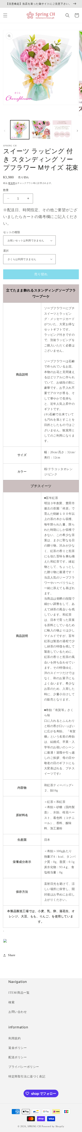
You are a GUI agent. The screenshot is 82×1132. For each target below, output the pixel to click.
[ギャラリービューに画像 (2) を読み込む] (40, 129)
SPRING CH (34, 1126)
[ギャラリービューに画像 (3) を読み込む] (62, 129)
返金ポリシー (17, 1047)
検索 (11, 1002)
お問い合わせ (17, 1011)
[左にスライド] (4, 130)
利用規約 (14, 1038)
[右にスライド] (77, 130)
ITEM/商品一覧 (18, 992)
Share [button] (11, 955)
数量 (6, 190)
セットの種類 (11, 232)
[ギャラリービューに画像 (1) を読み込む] (19, 129)
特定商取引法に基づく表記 (26, 1076)
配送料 (11, 183)
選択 (6, 250)
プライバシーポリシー (23, 1066)
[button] (5, 15)
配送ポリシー (17, 1057)
